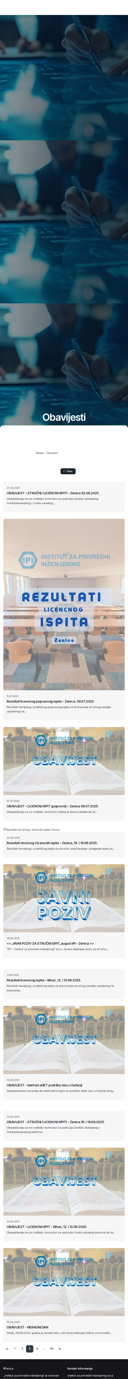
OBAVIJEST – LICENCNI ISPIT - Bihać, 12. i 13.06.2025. (47, 1227)
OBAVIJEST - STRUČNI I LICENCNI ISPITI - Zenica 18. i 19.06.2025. (56, 1122)
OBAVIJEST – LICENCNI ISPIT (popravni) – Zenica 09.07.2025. (53, 806)
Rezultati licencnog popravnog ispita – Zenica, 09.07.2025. (50, 701)
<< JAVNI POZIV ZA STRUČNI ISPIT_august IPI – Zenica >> (50, 943)
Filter (70, 471)
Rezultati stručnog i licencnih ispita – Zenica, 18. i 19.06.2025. (52, 843)
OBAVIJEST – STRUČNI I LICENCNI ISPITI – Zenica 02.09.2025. (53, 493)
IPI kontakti (115, 7)
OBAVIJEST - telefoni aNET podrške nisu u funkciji (44, 1085)
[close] (65, 439)
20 (52, 1348)
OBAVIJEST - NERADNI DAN (27, 1327)
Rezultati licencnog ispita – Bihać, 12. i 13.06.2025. (44, 980)
